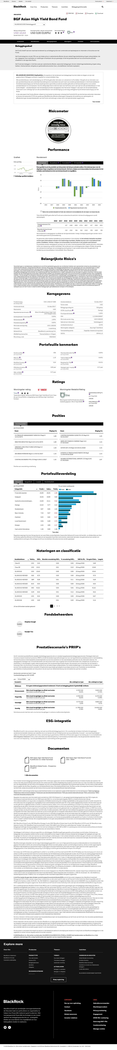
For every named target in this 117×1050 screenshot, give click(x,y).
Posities (80, 41)
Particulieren (98, 1)
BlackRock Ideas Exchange (86, 962)
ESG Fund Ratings (93, 791)
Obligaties (31, 967)
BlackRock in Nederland (10, 955)
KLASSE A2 (18, 571)
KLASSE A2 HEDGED (21, 575)
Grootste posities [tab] (21, 424)
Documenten (94, 41)
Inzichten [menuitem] (64, 7)
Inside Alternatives (84, 969)
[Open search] (102, 7)
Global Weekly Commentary (86, 958)
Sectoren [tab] (18, 482)
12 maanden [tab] (78, 163)
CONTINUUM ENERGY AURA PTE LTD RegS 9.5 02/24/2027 (75, 436)
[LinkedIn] (5, 1027)
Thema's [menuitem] (55, 7)
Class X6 (17, 567)
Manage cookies (99, 1029)
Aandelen (31, 965)
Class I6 (17, 563)
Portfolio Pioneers (83, 960)
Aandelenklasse (19, 559)
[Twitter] (9, 1027)
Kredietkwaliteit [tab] (49, 482)
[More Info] (63, 32)
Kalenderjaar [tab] (42, 163)
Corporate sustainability (10, 960)
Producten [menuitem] (44, 7)
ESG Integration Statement (22, 736)
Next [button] (58, 606)
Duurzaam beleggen (59, 958)
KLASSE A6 (18, 600)
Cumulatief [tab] (65, 163)
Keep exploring (58, 979)
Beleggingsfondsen (34, 962)
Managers (67, 41)
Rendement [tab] (42, 157)
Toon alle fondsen (33, 958)
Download (100, 13)
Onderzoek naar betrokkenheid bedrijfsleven (49, 792)
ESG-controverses (89, 792)
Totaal (16, 393)
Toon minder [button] (96, 101)
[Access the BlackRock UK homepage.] (14, 1002)
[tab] (24, 167)
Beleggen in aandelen (59, 969)
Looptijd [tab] (38, 482)
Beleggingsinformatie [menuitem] (79, 7)
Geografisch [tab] (28, 482)
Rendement (35, 41)
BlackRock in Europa (9, 957)
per (15, 679)
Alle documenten (32, 775)
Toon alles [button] (55, 532)
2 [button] (54, 606)
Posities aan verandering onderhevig (25, 466)
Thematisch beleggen (59, 960)
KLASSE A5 (18, 596)
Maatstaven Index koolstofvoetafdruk (24, 792)
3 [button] (57, 606)
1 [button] (51, 606)
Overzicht (20, 41)
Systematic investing (59, 962)
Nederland (109, 1)
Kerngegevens (52, 41)
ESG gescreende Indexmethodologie (72, 792)
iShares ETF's (32, 960)
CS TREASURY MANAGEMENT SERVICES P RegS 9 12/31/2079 (30, 436)
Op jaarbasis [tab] (53, 163)
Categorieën (18, 489)
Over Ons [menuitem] (33, 7)
